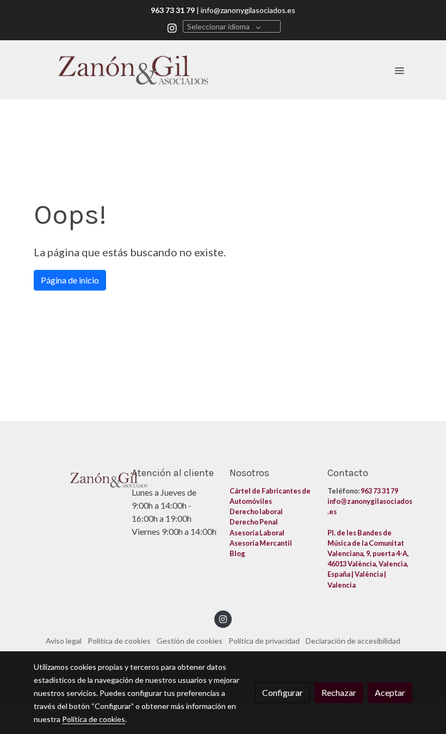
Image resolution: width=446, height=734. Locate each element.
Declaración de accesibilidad (353, 640)
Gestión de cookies (189, 640)
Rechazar (338, 692)
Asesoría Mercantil (261, 543)
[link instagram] (172, 27)
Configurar (282, 692)
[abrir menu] (399, 70)
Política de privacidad (264, 640)
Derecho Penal (254, 521)
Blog (238, 553)
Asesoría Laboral (258, 532)
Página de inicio (70, 280)
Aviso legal (64, 640)
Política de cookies (119, 640)
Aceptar (390, 692)
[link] (133, 70)
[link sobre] (76, 478)
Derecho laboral (256, 511)
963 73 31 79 (379, 490)
